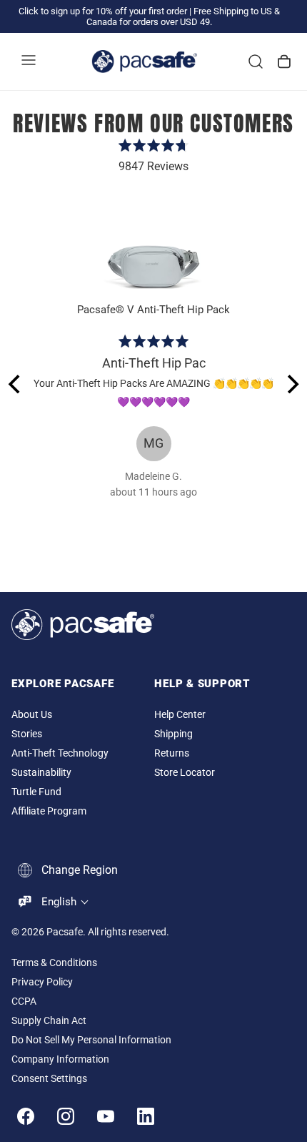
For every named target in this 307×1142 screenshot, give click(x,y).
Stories (26, 734)
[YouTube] (105, 1116)
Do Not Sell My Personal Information (91, 1040)
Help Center (180, 715)
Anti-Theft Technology (60, 753)
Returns (171, 753)
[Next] (291, 384)
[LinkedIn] (145, 1116)
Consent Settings (49, 1079)
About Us (31, 715)
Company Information (60, 1059)
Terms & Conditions (54, 963)
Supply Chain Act (48, 1021)
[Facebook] (25, 1116)
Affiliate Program (48, 811)
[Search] (255, 61)
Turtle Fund (36, 792)
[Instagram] (65, 1116)
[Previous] (15, 384)
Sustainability (41, 773)
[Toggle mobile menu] (28, 61)
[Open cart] (284, 61)
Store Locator (184, 773)
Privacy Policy (42, 982)
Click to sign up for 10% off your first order (103, 11)
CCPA (23, 1001)
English (58, 901)
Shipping (173, 734)
